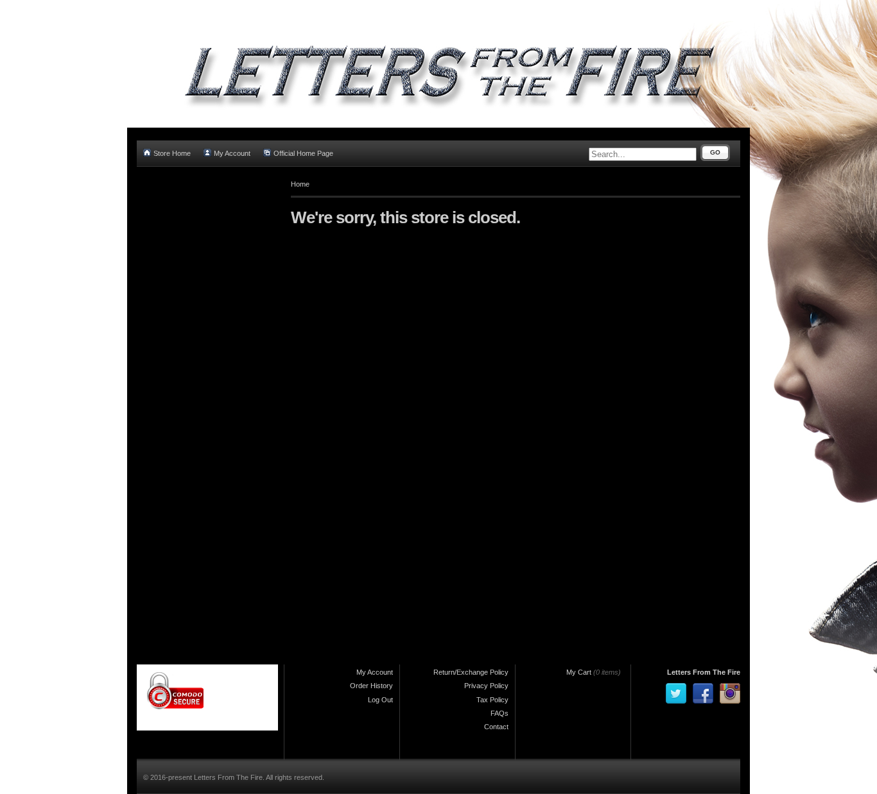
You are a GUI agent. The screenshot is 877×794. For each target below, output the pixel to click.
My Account (232, 153)
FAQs (499, 713)
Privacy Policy (486, 685)
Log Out (380, 700)
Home (300, 184)
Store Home (172, 153)
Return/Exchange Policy (470, 672)
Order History (371, 685)
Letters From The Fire (703, 672)
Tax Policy (492, 700)
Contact (496, 727)
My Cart (578, 672)
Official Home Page (303, 153)
